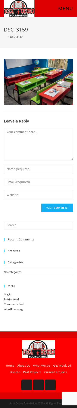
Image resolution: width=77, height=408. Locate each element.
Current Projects (55, 372)
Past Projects (32, 372)
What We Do (41, 365)
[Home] (5, 37)
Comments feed (14, 304)
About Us (23, 365)
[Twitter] (50, 385)
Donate (15, 372)
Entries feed (11, 299)
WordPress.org (13, 309)
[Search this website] (38, 225)
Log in (8, 294)
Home (10, 365)
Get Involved (62, 365)
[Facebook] (26, 385)
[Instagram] (38, 385)
